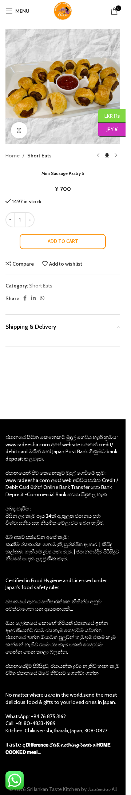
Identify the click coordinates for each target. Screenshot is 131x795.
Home (12, 155)
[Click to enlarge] (19, 130)
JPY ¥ (108, 129)
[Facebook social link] (24, 298)
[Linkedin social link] (33, 298)
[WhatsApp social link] (42, 298)
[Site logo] (63, 10)
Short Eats (39, 155)
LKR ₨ (109, 115)
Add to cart (63, 241)
